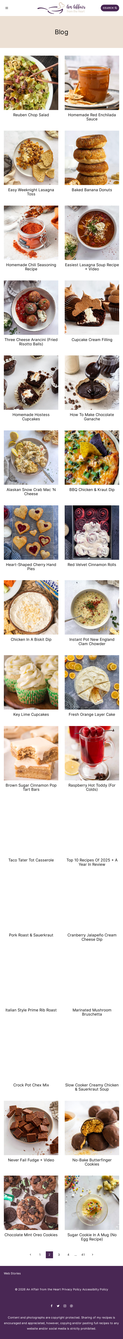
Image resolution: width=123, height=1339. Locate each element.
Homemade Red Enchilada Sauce (92, 117)
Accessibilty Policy (95, 1289)
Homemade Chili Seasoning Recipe (31, 267)
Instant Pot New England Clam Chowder (92, 641)
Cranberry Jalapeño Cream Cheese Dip (92, 937)
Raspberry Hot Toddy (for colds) (91, 787)
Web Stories (12, 1273)
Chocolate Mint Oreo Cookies (31, 1235)
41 (83, 1254)
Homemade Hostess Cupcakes (31, 416)
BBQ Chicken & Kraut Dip (92, 489)
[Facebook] (51, 1306)
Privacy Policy (71, 1289)
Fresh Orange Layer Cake (92, 714)
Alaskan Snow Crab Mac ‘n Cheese (31, 491)
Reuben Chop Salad (31, 115)
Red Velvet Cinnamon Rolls (92, 564)
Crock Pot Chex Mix (31, 1085)
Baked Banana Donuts (92, 190)
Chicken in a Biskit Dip (31, 639)
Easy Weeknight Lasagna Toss (31, 192)
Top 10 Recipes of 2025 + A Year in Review (92, 862)
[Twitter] (58, 1306)
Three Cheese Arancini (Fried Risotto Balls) (31, 341)
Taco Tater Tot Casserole (31, 860)
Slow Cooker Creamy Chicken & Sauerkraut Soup (92, 1087)
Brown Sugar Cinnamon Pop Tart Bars (31, 787)
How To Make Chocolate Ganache (92, 416)
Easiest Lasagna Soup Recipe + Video (92, 267)
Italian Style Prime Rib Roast (31, 1010)
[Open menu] (7, 7)
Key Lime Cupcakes (31, 714)
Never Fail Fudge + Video (31, 1160)
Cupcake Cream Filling (92, 339)
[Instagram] (65, 1306)
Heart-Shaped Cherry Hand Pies (31, 566)
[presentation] (31, 83)
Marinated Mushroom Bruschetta (92, 1012)
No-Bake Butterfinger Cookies (92, 1162)
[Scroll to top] (106, 1328)
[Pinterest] (71, 1306)
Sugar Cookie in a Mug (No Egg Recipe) (92, 1237)
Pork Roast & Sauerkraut (31, 935)
